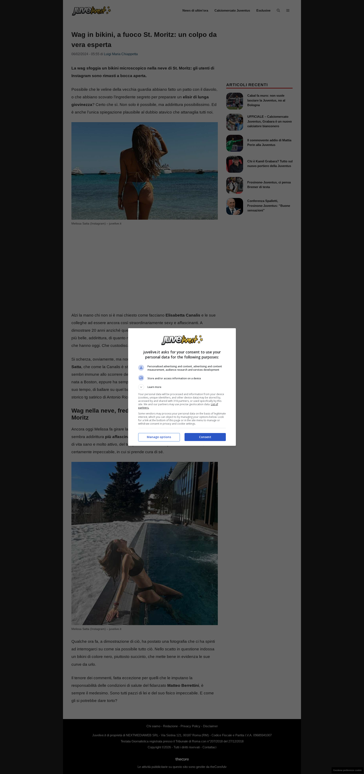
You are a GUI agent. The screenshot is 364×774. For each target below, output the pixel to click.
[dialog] (182, 387)
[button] (182, 387)
